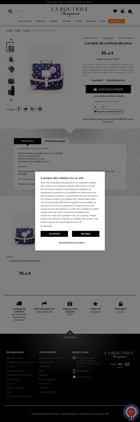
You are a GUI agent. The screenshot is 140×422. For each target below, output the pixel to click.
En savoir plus (46, 226)
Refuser (85, 234)
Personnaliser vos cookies (71, 243)
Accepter (54, 234)
